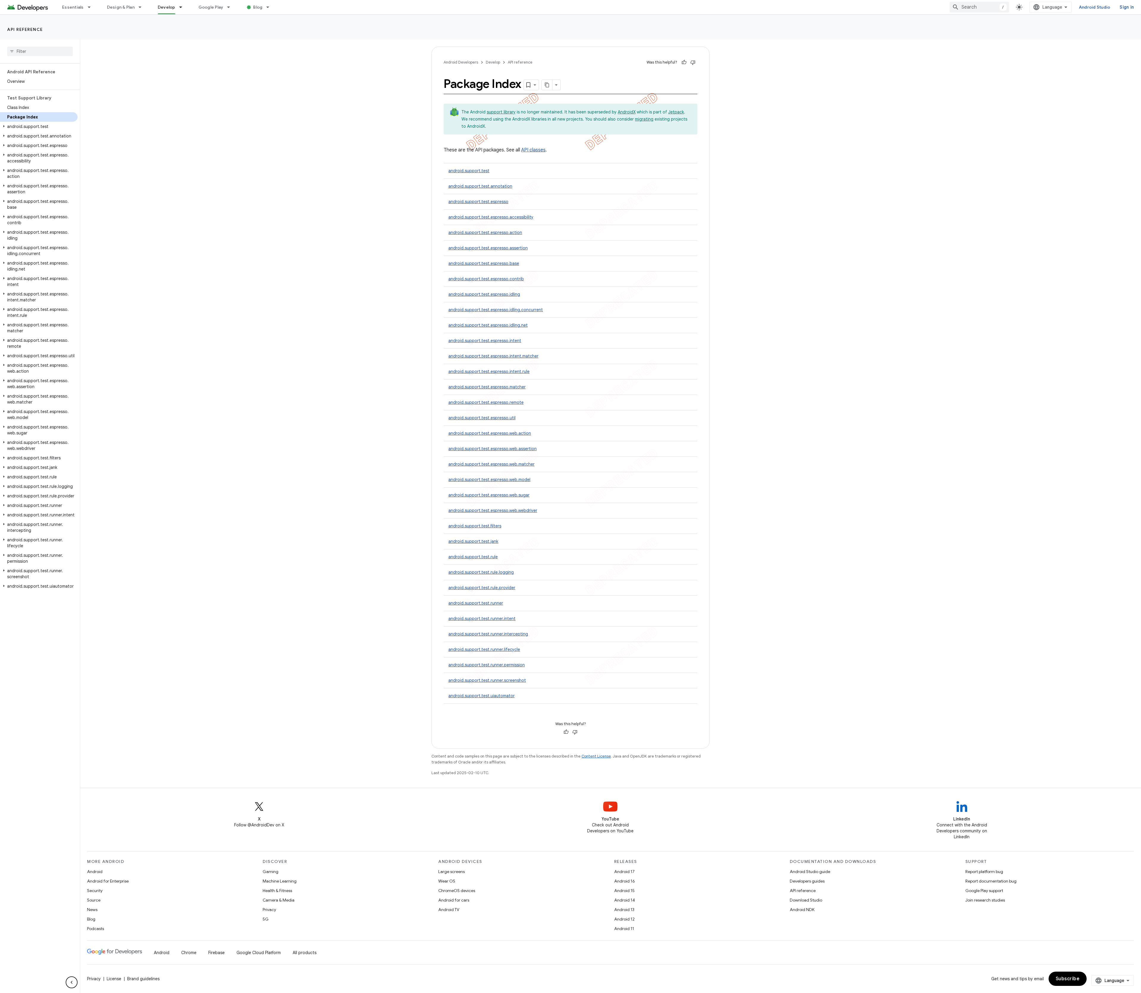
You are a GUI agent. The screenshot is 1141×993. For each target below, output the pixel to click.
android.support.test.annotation (480, 186)
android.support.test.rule (473, 556)
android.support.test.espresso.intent (484, 340)
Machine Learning (280, 881)
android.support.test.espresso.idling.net (488, 325)
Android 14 (624, 900)
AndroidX (627, 112)
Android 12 (624, 919)
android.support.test (468, 170)
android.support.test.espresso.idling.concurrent (495, 309)
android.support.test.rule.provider (481, 587)
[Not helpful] (692, 62)
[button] (39, 126)
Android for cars (453, 900)
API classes (533, 150)
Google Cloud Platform (259, 952)
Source (93, 900)
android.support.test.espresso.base (483, 263)
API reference (25, 29)
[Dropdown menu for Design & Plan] (143, 7)
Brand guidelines (143, 978)
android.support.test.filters (474, 526)
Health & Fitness (277, 890)
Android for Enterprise (108, 881)
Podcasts (95, 928)
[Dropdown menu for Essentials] (92, 7)
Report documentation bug (991, 881)
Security (95, 890)
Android (95, 871)
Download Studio (806, 900)
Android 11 (624, 928)
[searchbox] (40, 51)
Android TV (448, 909)
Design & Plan (121, 7)
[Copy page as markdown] (547, 85)
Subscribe (1068, 979)
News (92, 909)
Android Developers (461, 62)
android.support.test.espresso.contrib (486, 279)
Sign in (1127, 7)
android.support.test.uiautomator (481, 695)
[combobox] (979, 7)
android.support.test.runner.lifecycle (484, 649)
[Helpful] (684, 62)
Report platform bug (984, 871)
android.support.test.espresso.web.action (489, 433)
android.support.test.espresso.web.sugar (488, 495)
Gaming (270, 871)
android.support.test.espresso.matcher (487, 387)
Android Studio (1094, 7)
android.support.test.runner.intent (482, 618)
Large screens (451, 871)
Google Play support (984, 890)
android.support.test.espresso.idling (484, 294)
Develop (166, 7)
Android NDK (802, 909)
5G (266, 919)
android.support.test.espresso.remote (486, 402)
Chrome (188, 952)
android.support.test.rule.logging (481, 572)
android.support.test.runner (475, 603)
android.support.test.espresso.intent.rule (488, 371)
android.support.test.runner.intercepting (488, 634)
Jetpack (676, 112)
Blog (257, 7)
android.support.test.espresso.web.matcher (491, 464)
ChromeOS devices (456, 890)
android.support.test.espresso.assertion (488, 248)
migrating (644, 119)
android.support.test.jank (473, 541)
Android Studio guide (810, 871)
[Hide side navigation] (72, 982)
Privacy (269, 909)
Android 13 (624, 909)
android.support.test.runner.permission (486, 665)
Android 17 (624, 871)
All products (304, 952)
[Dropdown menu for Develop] (183, 7)
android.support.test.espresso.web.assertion (492, 448)
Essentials (73, 7)
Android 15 (624, 890)
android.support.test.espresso (478, 201)
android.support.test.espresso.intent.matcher (493, 356)
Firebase (216, 952)
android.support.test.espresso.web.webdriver (492, 510)
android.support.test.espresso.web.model (489, 479)
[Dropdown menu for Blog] (270, 7)
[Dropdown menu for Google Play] (231, 7)
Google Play (210, 7)
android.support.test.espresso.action (485, 232)
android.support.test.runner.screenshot (487, 680)
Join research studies (985, 900)
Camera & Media (278, 900)
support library (501, 112)
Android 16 (624, 881)
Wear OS (446, 881)
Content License (596, 756)
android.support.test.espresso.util (482, 417)
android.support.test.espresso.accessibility (490, 217)
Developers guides (807, 881)
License (114, 978)
